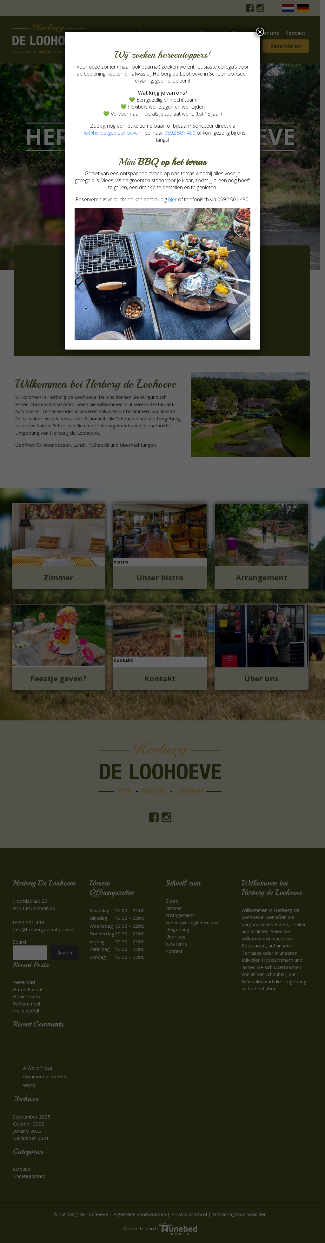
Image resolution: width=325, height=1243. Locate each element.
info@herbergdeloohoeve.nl (111, 132)
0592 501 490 (180, 132)
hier (172, 199)
